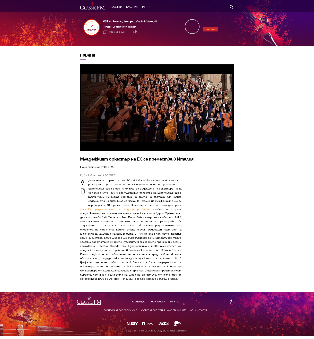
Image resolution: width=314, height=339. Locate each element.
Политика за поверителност (120, 310)
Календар (139, 301)
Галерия (132, 7)
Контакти (158, 301)
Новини (116, 7)
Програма (211, 29)
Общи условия (198, 310)
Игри (146, 7)
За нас (174, 301)
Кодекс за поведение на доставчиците (163, 310)
